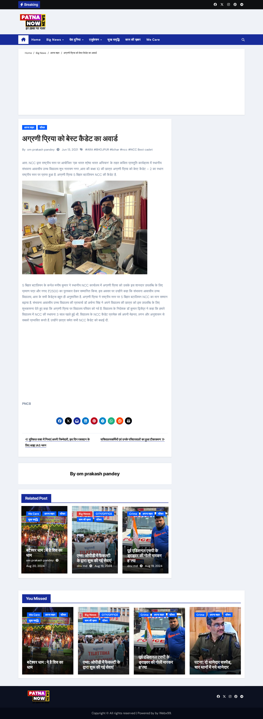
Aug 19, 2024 (103, 566)
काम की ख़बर (133, 40)
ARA (90, 150)
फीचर (42, 127)
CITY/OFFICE (104, 513)
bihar (115, 150)
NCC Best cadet (142, 150)
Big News (54, 40)
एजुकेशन (94, 40)
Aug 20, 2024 (35, 566)
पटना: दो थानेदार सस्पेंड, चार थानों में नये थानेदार (213, 665)
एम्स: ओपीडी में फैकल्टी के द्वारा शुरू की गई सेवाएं (94, 558)
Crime (133, 513)
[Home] (23, 39)
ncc (124, 150)
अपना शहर (29, 127)
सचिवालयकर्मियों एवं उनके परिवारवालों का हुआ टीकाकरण (131, 439)
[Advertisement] (132, 84)
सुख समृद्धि (113, 40)
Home (36, 40)
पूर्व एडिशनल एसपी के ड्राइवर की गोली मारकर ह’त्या (144, 555)
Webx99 (165, 713)
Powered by (146, 713)
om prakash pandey (41, 150)
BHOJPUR (102, 150)
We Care (153, 40)
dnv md (82, 566)
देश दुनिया (76, 40)
